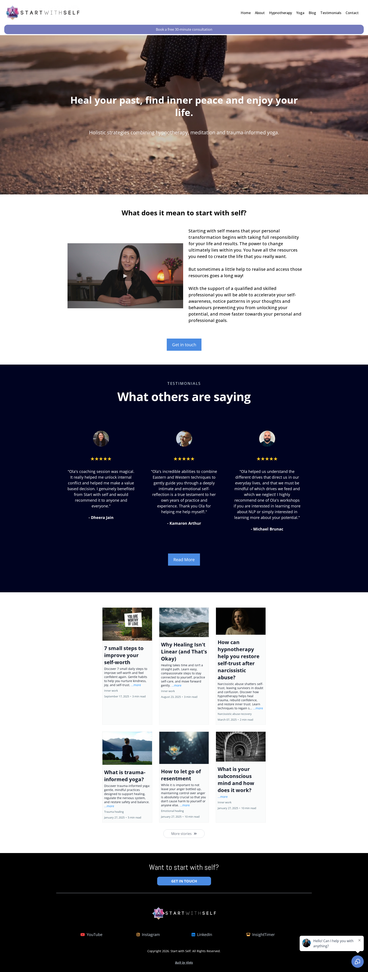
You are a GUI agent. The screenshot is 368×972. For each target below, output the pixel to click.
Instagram (151, 934)
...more (136, 685)
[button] (127, 666)
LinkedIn (204, 934)
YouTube (94, 934)
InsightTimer (263, 934)
